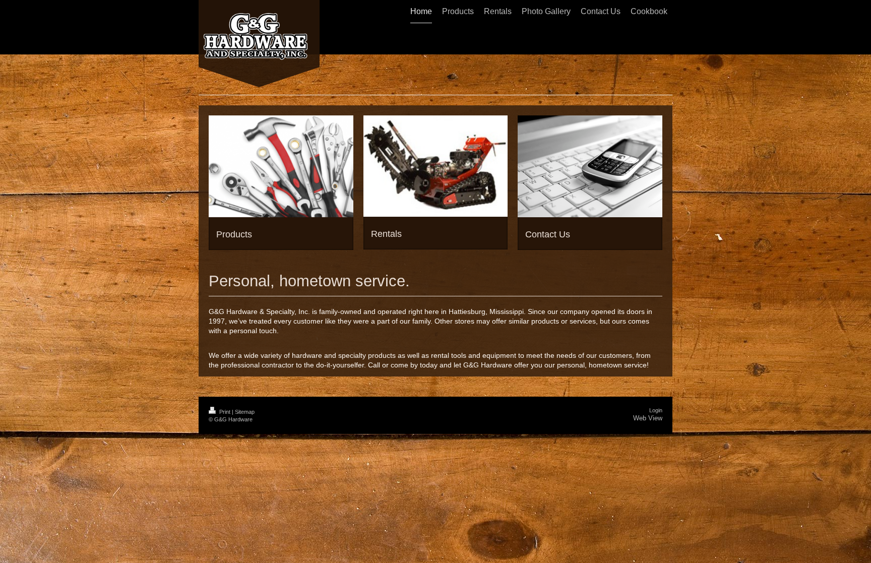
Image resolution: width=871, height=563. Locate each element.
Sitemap (245, 412)
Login (655, 410)
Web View (647, 418)
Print (225, 412)
